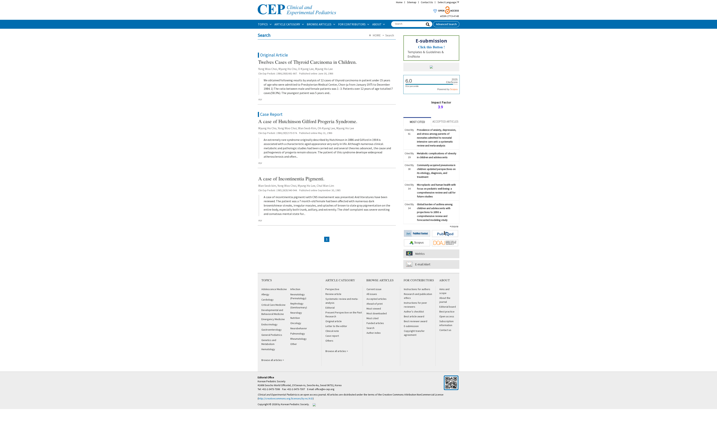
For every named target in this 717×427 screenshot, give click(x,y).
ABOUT (377, 24)
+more (454, 226)
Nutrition (295, 318)
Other (293, 344)
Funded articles (375, 323)
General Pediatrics (271, 335)
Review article (333, 294)
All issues (372, 294)
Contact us (445, 330)
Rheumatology (298, 338)
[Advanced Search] (446, 23)
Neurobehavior (298, 328)
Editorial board (447, 306)
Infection (295, 289)
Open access (446, 316)
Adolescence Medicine (274, 289)
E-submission (411, 326)
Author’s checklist (414, 311)
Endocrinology (269, 324)
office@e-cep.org (325, 389)
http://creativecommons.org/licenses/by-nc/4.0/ (285, 398)
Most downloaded (377, 313)
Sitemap (411, 2)
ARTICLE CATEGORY (287, 24)
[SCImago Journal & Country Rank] (431, 67)
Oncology (295, 323)
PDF (260, 99)
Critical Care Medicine (273, 304)
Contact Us (427, 2)
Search (370, 328)
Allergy (265, 294)
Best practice (446, 311)
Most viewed (374, 308)
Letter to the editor (336, 326)
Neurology (296, 312)
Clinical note (332, 331)
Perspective (332, 289)
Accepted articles (377, 299)
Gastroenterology (271, 329)
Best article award (414, 316)
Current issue (374, 289)
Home (399, 2)
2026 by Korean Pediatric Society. (290, 404)
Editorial (330, 307)
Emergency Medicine (273, 319)
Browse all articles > (272, 360)
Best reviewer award (415, 321)
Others (329, 340)
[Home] (297, 4)
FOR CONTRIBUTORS (352, 24)
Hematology (268, 349)
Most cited (372, 318)
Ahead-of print (375, 303)
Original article (333, 321)
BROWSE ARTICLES (319, 24)
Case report (332, 335)
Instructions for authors (417, 289)
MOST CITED (417, 122)
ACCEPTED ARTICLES (445, 121)
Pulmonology (297, 333)
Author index (374, 332)
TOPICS (263, 24)
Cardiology (267, 299)
